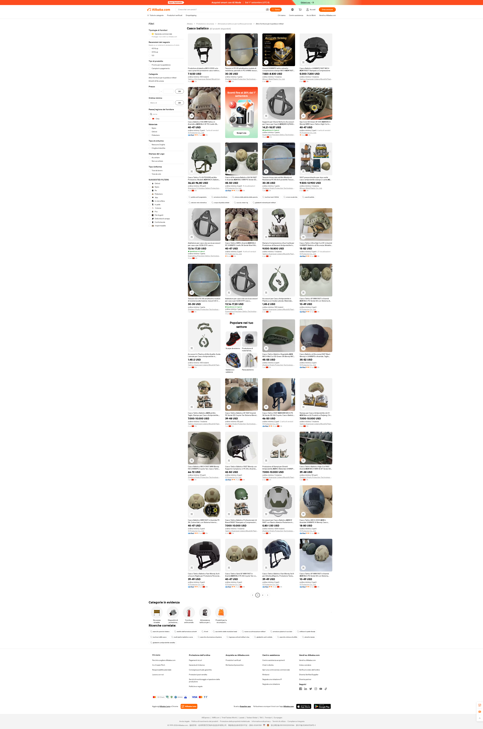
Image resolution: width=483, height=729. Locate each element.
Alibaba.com (288, 706)
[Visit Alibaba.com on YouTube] (320, 688)
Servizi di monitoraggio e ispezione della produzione (204, 680)
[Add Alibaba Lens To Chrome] (189, 706)
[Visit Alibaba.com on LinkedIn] (305, 688)
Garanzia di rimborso (197, 665)
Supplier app (245, 706)
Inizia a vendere (305, 665)
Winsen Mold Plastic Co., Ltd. (273, 79)
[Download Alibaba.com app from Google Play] (322, 706)
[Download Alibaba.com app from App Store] (303, 706)
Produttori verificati (233, 660)
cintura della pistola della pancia (246, 197)
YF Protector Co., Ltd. (308, 133)
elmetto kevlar (310, 637)
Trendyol (268, 718)
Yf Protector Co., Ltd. (196, 133)
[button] (267, 9)
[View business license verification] (264, 725)
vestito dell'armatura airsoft (187, 631)
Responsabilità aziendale (161, 670)
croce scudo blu (291, 197)
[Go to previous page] (252, 595)
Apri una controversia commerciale (276, 670)
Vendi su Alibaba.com (307, 660)
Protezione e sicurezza (205, 24)
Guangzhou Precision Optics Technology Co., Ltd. (278, 135)
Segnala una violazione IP (272, 679)
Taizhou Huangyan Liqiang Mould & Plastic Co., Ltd (316, 79)
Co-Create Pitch (158, 665)
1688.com (215, 718)
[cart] (301, 10)
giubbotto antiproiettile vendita (164, 643)
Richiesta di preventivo (235, 665)
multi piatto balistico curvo (183, 637)
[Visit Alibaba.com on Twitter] (310, 688)
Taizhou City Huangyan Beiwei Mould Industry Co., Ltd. (204, 79)
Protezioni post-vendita (198, 675)
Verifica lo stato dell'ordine (309, 670)
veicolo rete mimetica (199, 203)
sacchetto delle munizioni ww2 (226, 631)
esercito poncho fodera (161, 631)
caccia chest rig (242, 203)
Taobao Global (251, 718)
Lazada (241, 718)
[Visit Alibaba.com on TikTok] (325, 688)
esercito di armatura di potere (211, 637)
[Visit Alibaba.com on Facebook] (300, 688)
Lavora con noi (158, 675)
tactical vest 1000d (272, 197)
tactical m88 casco (160, 637)
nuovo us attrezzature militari (255, 631)
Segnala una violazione (271, 684)
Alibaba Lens (164, 706)
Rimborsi (265, 675)
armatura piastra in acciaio (282, 631)
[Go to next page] (267, 595)
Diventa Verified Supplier (308, 675)
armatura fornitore (220, 197)
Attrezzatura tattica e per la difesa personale (235, 24)
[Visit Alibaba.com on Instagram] (315, 688)
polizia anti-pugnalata (199, 197)
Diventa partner (305, 679)
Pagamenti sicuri (195, 660)
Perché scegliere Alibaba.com (163, 660)
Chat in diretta (267, 665)
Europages (278, 718)
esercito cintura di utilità (288, 637)
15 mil (206, 631)
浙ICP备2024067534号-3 (306, 725)
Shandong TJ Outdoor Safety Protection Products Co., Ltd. (204, 188)
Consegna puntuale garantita (200, 670)
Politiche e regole (196, 686)
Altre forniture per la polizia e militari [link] (270, 24)
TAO (261, 718)
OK (179, 91)
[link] (479, 705)
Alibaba (190, 24)
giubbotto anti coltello (264, 637)
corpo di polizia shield (221, 203)
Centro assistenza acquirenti (273, 660)
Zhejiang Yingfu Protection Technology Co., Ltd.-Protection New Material (241, 79)
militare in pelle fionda (307, 631)
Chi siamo (156, 655)
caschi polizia (309, 197)
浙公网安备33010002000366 (282, 725)
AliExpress (206, 718)
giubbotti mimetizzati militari (265, 203)
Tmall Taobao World (229, 718)
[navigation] (166, 309)
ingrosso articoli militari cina (239, 637)
